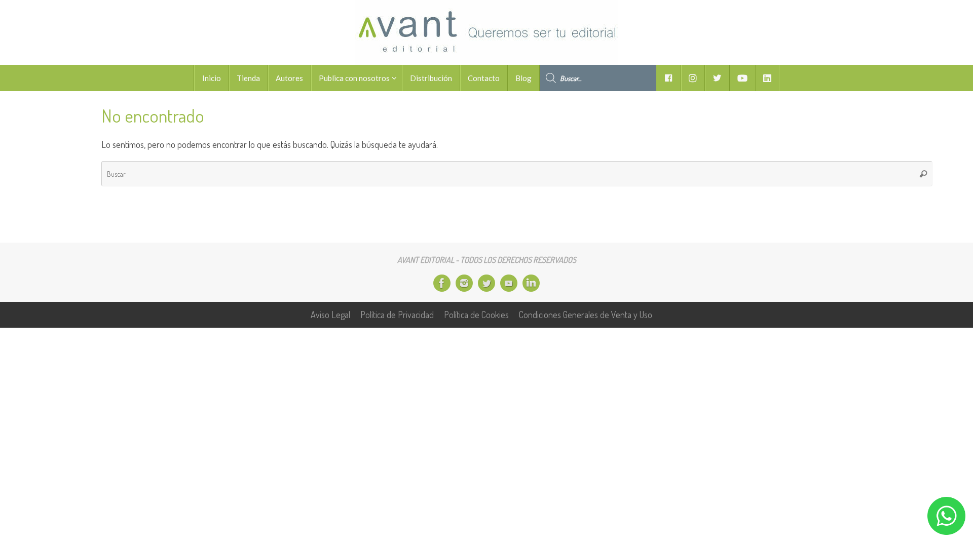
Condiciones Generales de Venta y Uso (585, 314)
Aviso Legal (330, 314)
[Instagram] (464, 283)
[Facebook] (442, 283)
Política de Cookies (476, 314)
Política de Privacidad (397, 314)
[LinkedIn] (531, 283)
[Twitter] (486, 283)
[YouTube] (508, 283)
